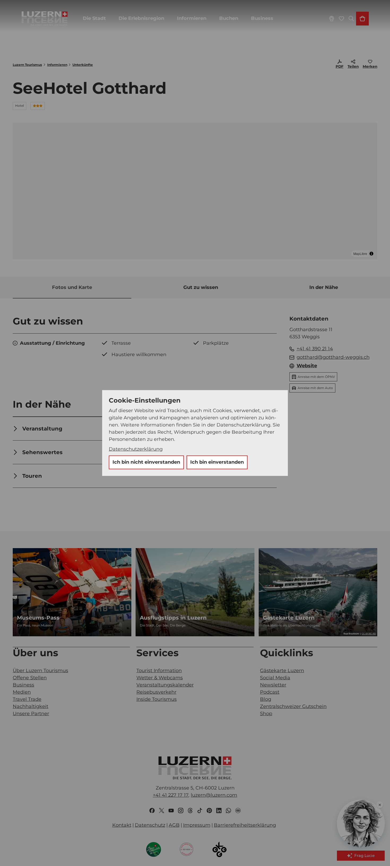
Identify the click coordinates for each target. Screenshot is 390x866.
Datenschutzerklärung (136, 449)
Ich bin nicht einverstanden (146, 462)
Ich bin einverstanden (217, 462)
